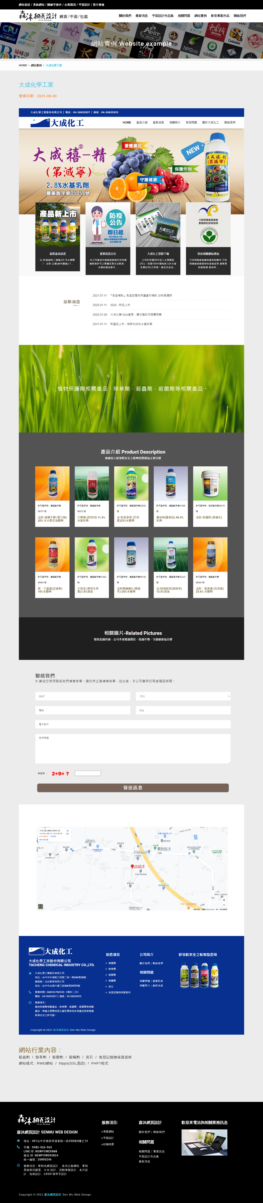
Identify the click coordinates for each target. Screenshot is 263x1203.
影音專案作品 (220, 15)
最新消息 (142, 15)
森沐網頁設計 (53, 1194)
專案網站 (108, 1131)
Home (23, 65)
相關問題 (184, 15)
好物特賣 (108, 1144)
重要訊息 (159, 1151)
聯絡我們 (240, 15)
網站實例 (200, 15)
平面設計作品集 (163, 15)
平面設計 (108, 1137)
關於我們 (125, 15)
